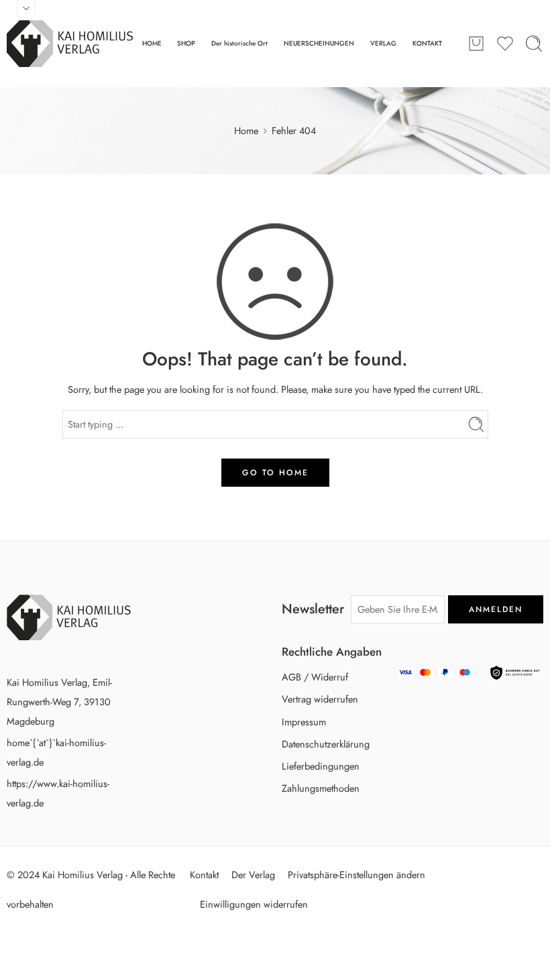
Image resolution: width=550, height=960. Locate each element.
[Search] (534, 43)
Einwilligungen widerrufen (254, 904)
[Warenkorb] (476, 43)
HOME (152, 43)
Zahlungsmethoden (321, 788)
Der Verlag (253, 874)
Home (246, 130)
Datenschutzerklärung (326, 744)
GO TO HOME (275, 473)
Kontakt (204, 874)
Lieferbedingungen (321, 766)
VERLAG (383, 43)
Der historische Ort (239, 43)
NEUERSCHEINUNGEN (319, 43)
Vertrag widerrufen (320, 699)
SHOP (186, 43)
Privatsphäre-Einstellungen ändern (356, 874)
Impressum (304, 722)
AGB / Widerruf (315, 677)
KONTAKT (427, 43)
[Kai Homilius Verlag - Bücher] (70, 43)
